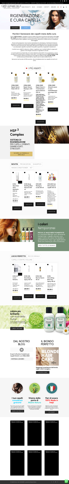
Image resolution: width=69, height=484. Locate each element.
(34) (40, 117)
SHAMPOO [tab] (37, 164)
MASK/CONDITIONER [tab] (19, 168)
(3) (40, 292)
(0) (16, 204)
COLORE (25, 27)
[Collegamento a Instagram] (63, 1)
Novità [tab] (14, 164)
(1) (16, 293)
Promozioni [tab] (25, 164)
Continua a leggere (17, 359)
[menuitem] (4, 7)
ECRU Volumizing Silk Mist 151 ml (11, 479)
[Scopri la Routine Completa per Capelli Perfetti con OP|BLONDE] (21, 349)
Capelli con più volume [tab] (21, 260)
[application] (17, 433)
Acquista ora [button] (16, 105)
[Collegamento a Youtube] (65, 1)
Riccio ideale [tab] (34, 256)
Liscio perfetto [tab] (18, 256)
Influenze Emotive (33, 482)
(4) (16, 101)
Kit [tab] (31, 168)
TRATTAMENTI (15, 27)
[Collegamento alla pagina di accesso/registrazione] (63, 7)
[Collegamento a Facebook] (61, 1)
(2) (40, 199)
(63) (53, 105)
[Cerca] (66, 7)
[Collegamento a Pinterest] (67, 1)
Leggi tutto (17, 208)
